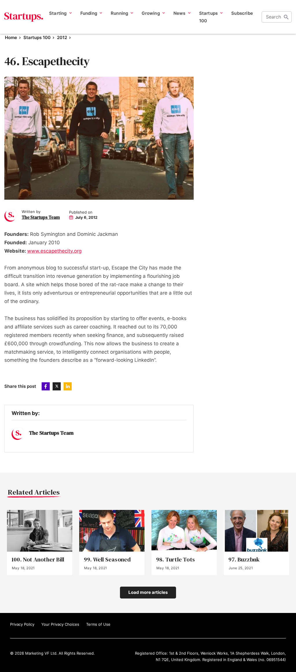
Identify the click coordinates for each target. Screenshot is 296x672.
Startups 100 (37, 37)
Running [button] (119, 13)
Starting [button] (58, 13)
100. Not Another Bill (38, 559)
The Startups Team (41, 217)
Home (11, 37)
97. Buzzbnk (244, 559)
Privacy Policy (22, 624)
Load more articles (148, 592)
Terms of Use (98, 624)
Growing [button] (151, 13)
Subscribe (242, 13)
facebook (46, 386)
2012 (62, 37)
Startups (23, 17)
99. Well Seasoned (107, 559)
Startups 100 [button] (208, 16)
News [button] (179, 13)
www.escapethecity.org (54, 251)
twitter (57, 386)
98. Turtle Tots (175, 559)
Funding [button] (88, 13)
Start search (286, 17)
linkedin (68, 386)
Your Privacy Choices (60, 624)
